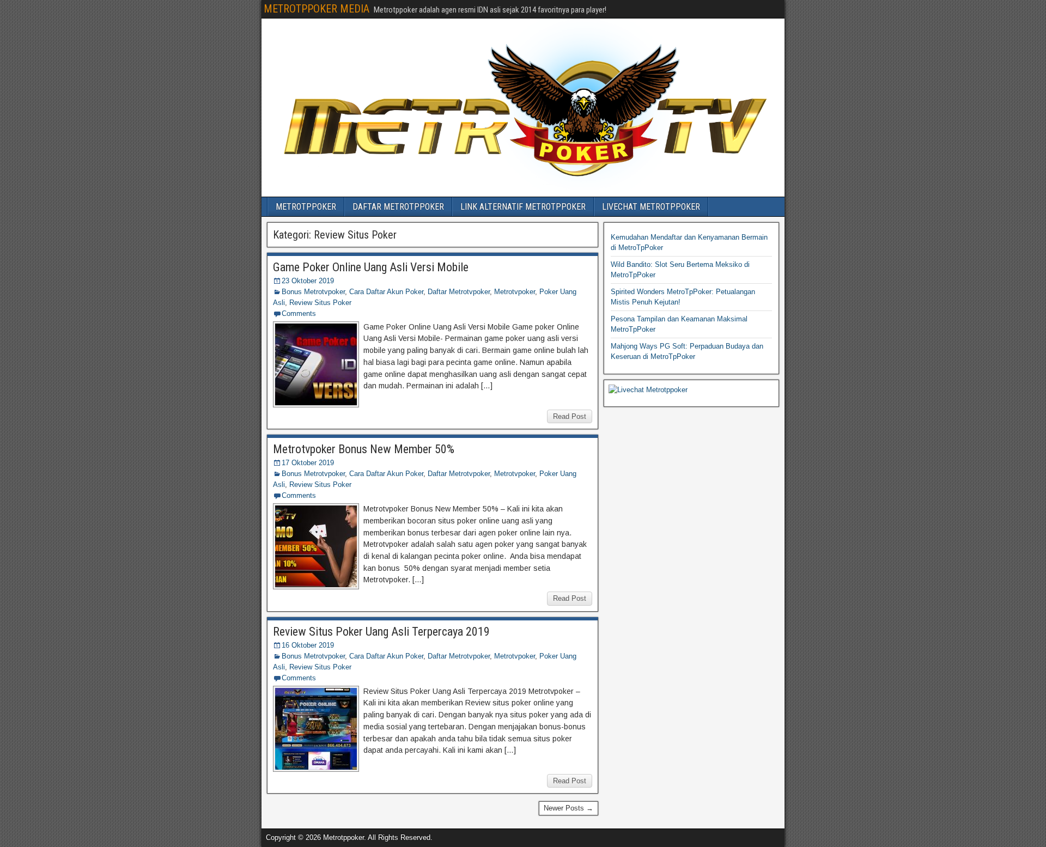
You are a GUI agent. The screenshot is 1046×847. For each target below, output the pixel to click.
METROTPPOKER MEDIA (316, 8)
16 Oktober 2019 (308, 645)
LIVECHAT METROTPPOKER (651, 207)
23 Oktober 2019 (308, 281)
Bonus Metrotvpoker (313, 292)
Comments (299, 313)
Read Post (569, 416)
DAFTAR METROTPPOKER (398, 207)
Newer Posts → (568, 808)
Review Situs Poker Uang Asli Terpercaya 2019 (381, 631)
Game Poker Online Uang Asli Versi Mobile (371, 267)
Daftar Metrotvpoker (459, 292)
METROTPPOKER (306, 207)
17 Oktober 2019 (308, 463)
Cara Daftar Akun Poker (386, 292)
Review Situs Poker (320, 302)
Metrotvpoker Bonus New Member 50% (363, 449)
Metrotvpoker (514, 292)
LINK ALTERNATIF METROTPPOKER (523, 207)
